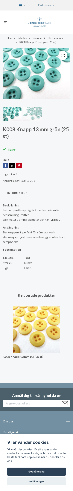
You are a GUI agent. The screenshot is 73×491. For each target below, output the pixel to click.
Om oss (8, 421)
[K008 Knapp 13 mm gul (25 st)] (36, 329)
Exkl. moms (44, 5)
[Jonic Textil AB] (39, 22)
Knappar (37, 38)
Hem (9, 38)
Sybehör (22, 38)
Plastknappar (55, 38)
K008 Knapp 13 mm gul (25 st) (23, 356)
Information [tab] (17, 192)
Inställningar (36, 481)
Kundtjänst (10, 432)
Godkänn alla (36, 471)
